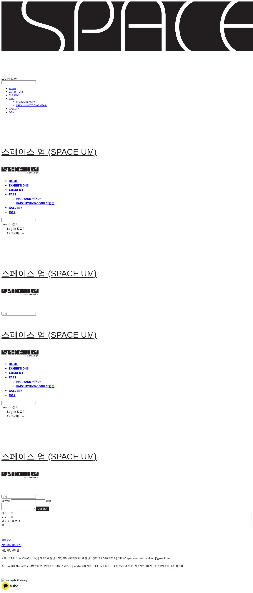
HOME (12, 88)
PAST (11, 98)
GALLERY (14, 108)
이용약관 (6, 540)
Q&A (11, 112)
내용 (49, 501)
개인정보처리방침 (11, 545)
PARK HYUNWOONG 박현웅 (31, 105)
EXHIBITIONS (16, 91)
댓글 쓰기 (42, 509)
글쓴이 (5, 501)
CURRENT (14, 95)
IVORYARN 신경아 (26, 101)
